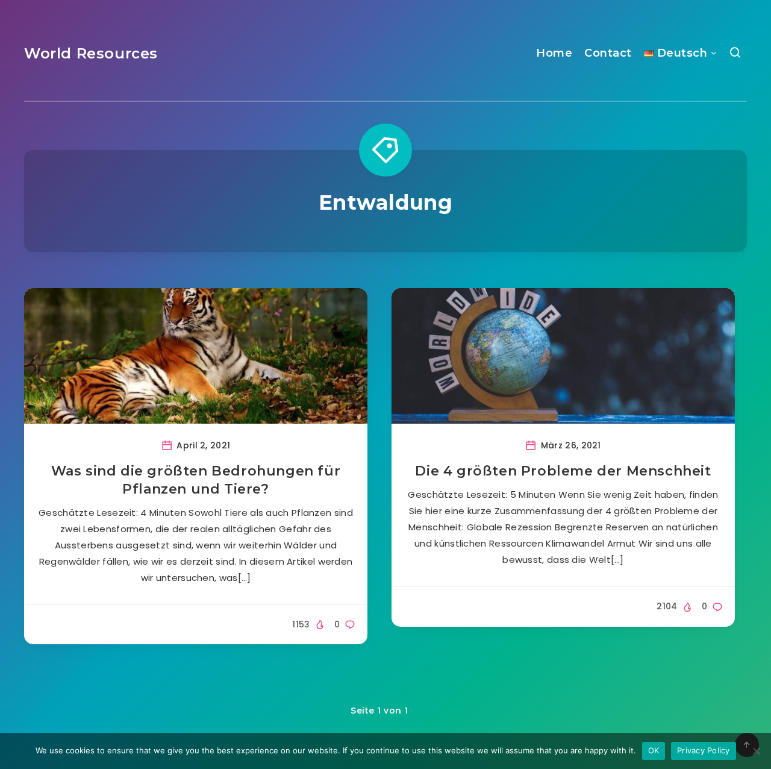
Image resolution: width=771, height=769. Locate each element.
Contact (608, 53)
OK (654, 750)
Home (554, 53)
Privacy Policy (703, 750)
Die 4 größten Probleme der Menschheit (563, 471)
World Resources (91, 53)
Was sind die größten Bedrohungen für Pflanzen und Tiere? (196, 480)
